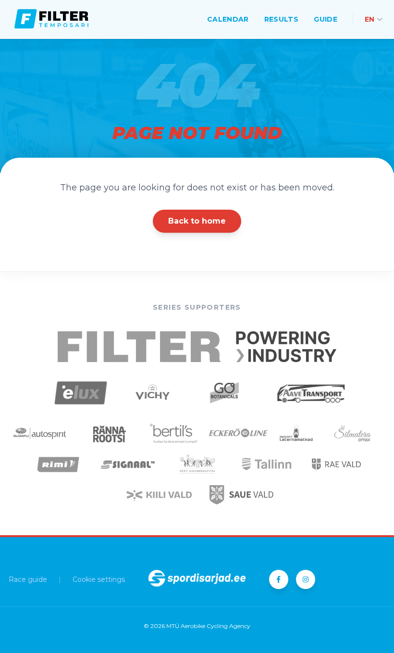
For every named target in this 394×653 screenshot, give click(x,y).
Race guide (28, 579)
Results (281, 19)
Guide (325, 19)
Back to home (197, 221)
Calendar (228, 19)
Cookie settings (99, 579)
